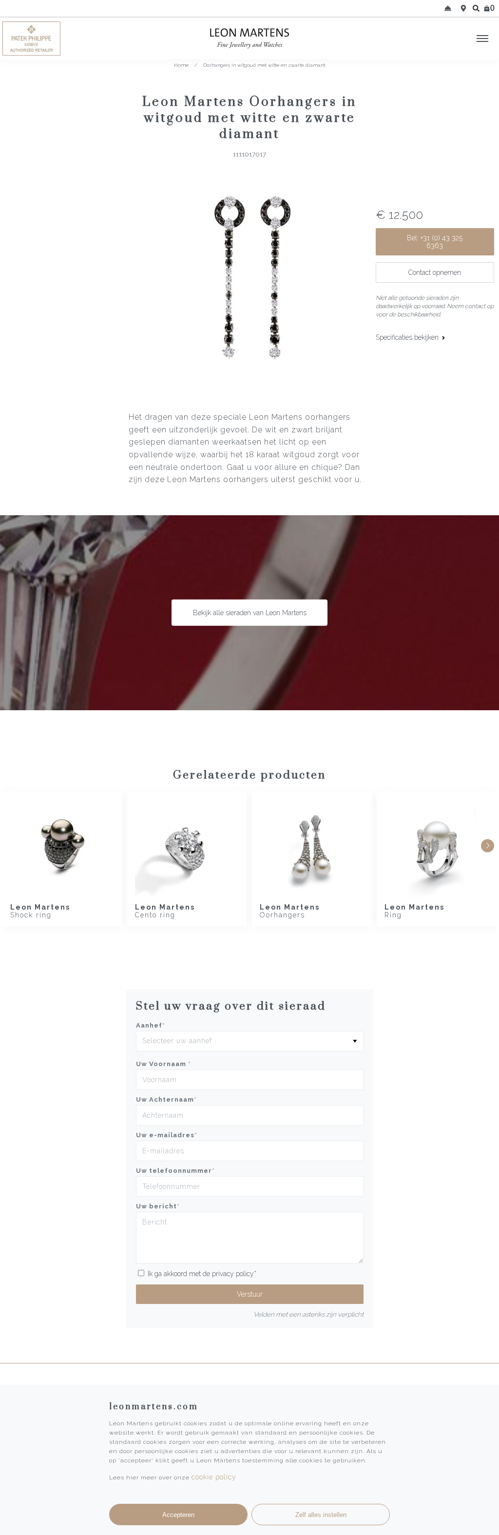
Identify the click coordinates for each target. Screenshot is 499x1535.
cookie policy (214, 1477)
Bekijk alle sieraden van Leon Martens (250, 613)
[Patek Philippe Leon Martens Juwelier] (62, 38)
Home (181, 65)
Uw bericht (158, 1206)
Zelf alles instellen (320, 1514)
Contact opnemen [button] (434, 272)
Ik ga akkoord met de (202, 1274)
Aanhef (150, 1025)
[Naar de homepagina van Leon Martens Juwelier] (249, 38)
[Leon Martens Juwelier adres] (463, 8)
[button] (487, 845)
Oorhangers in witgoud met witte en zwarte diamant (264, 65)
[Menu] (482, 38)
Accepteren (178, 1514)
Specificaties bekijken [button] (408, 337)
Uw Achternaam (166, 1099)
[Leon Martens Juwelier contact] (448, 8)
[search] (476, 8)
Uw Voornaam (163, 1064)
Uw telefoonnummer (175, 1170)
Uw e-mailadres (166, 1135)
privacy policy (233, 1274)
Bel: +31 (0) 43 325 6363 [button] (434, 242)
